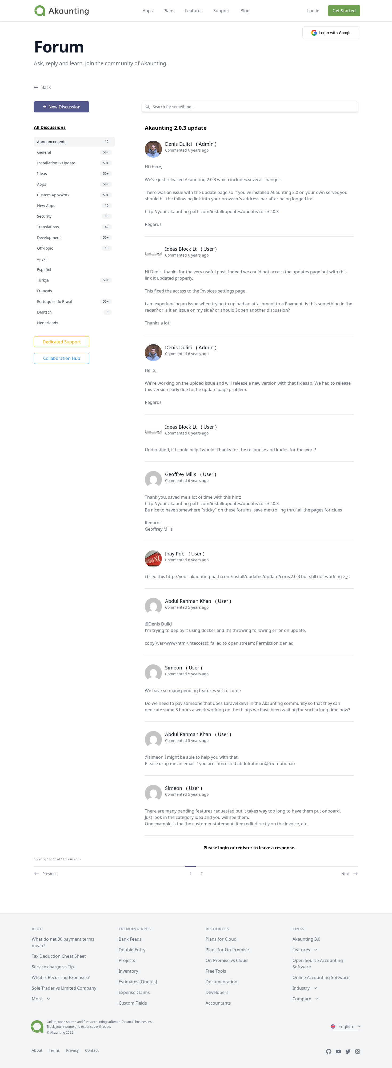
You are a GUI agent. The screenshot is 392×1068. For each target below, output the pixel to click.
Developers (217, 992)
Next (345, 873)
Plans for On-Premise (227, 950)
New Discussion (65, 107)
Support (221, 11)
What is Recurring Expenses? (61, 977)
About (37, 1050)
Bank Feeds (130, 939)
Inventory (128, 971)
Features (194, 11)
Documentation (221, 982)
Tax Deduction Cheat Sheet (59, 956)
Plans (168, 11)
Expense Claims (134, 992)
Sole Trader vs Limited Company (64, 988)
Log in (313, 11)
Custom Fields (133, 1003)
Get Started (344, 11)
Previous (50, 873)
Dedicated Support (62, 342)
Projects (127, 960)
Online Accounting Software (321, 977)
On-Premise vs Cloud (227, 960)
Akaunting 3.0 (306, 939)
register (244, 848)
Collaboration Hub (61, 358)
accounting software (105, 1022)
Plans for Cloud (221, 939)
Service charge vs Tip (53, 967)
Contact (92, 1050)
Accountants (218, 1003)
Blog (245, 11)
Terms (54, 1050)
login (223, 848)
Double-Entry (132, 950)
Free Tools (216, 971)
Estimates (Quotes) (138, 982)
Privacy (72, 1050)
